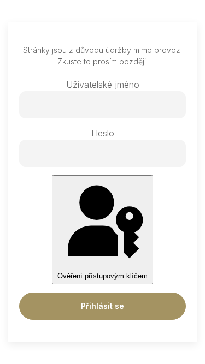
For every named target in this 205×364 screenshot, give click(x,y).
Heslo (102, 133)
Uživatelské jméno (102, 84)
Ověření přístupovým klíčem (102, 276)
